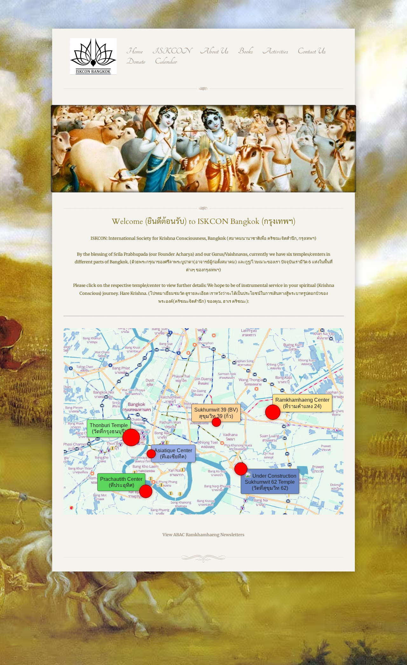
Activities (275, 51)
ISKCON (171, 51)
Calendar (166, 61)
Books (245, 51)
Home (134, 51)
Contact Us (312, 51)
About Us (214, 51)
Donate (135, 61)
